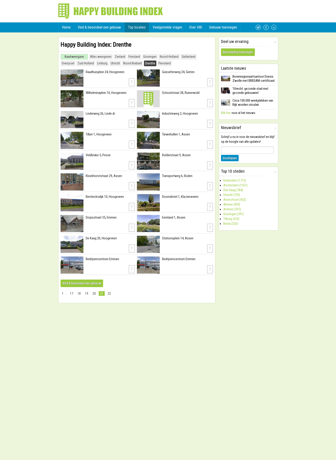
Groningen (150, 56)
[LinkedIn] (274, 27)
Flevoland (164, 63)
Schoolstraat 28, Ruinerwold (181, 93)
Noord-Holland (169, 56)
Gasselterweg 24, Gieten (178, 72)
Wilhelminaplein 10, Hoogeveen (106, 93)
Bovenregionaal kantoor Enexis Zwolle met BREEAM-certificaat (253, 78)
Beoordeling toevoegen (238, 52)
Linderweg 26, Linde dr (100, 113)
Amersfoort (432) (234, 199)
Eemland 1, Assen (173, 217)
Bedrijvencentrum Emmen (102, 259)
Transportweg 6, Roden (177, 176)
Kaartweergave (74, 56)
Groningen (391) (233, 214)
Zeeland (120, 56)
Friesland (134, 56)
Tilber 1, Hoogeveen (99, 134)
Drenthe (150, 63)
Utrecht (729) (231, 195)
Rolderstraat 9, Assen (176, 155)
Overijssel (68, 63)
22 (109, 293)
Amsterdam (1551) (235, 185)
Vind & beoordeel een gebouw (81, 283)
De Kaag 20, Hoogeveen (101, 238)
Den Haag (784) (233, 190)
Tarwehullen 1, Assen (176, 134)
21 (101, 293)
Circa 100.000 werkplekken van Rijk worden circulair (252, 102)
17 (71, 293)
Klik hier (226, 113)
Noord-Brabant (132, 63)
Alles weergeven (101, 56)
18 (79, 293)
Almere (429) (231, 204)
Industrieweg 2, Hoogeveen (180, 113)
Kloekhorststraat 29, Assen (104, 176)
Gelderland (188, 56)
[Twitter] (258, 27)
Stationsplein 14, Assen (177, 238)
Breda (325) (230, 223)
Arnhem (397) (232, 209)
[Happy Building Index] (110, 11)
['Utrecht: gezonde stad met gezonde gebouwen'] (225, 93)
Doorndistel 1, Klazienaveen (180, 197)
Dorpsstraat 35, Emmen (101, 217)
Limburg (102, 63)
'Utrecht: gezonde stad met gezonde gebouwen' (250, 91)
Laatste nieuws (233, 68)
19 (86, 293)
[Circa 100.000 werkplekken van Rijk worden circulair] (225, 105)
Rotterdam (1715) (234, 180)
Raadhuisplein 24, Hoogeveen (105, 72)
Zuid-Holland (85, 63)
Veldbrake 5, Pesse (98, 155)
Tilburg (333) (231, 219)
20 (94, 293)
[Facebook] (266, 27)
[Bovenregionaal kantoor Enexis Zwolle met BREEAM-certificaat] (225, 81)
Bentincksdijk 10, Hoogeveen (105, 197)
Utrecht (115, 63)
